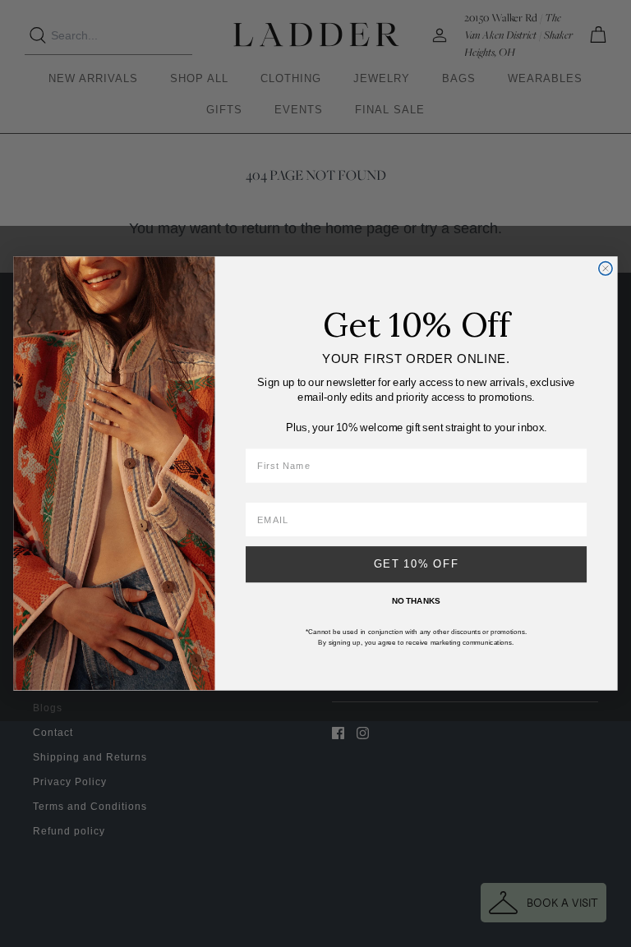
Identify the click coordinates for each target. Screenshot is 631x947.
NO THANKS (416, 600)
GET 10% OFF (416, 564)
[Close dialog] (605, 268)
